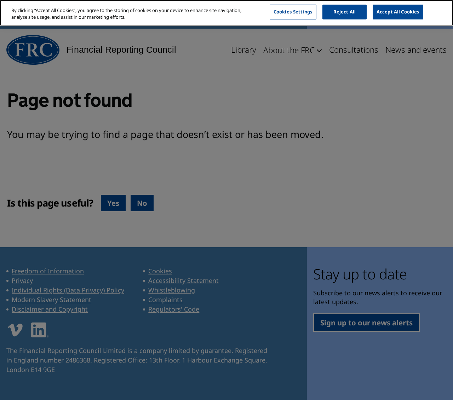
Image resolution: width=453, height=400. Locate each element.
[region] (226, 13)
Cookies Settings (293, 11)
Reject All (344, 11)
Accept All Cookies (398, 11)
